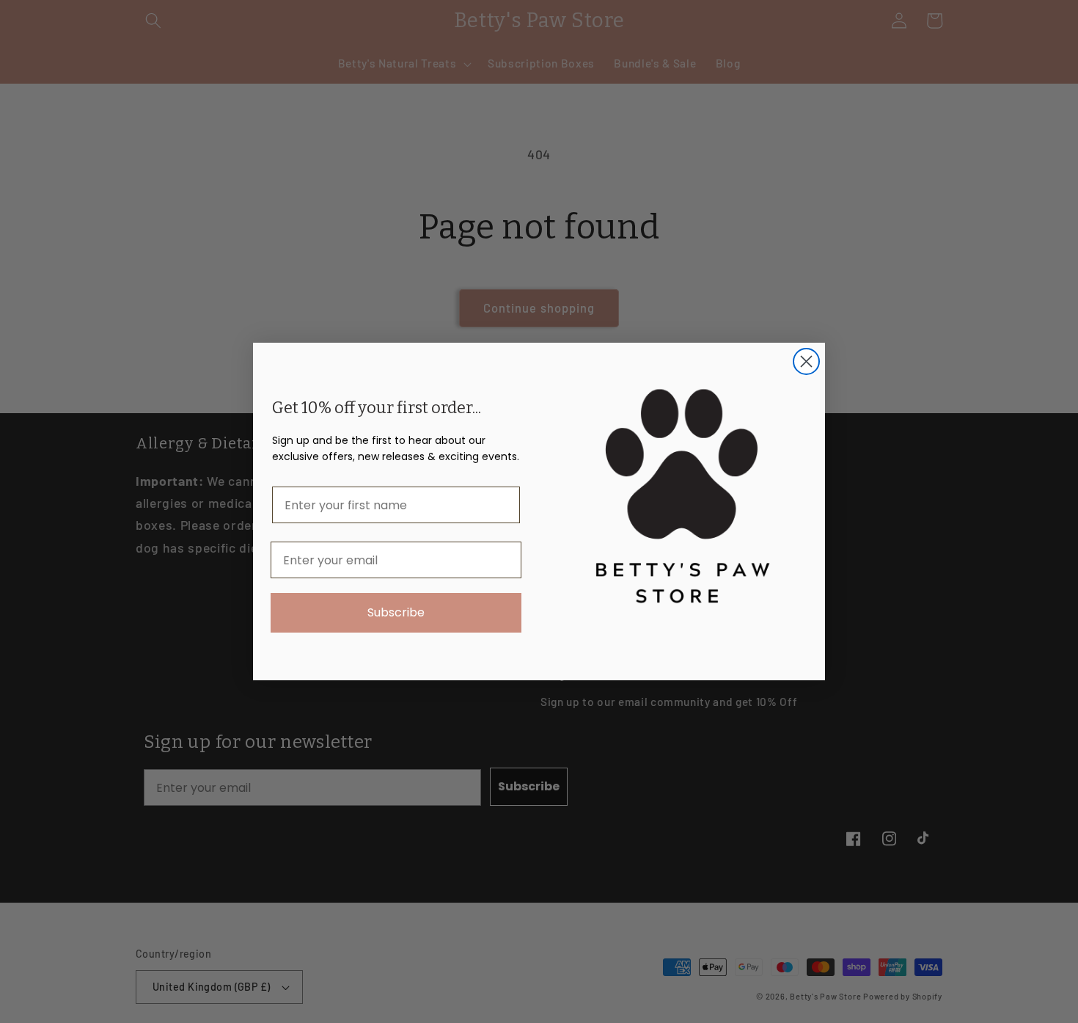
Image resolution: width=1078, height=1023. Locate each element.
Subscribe (396, 612)
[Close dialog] (806, 361)
